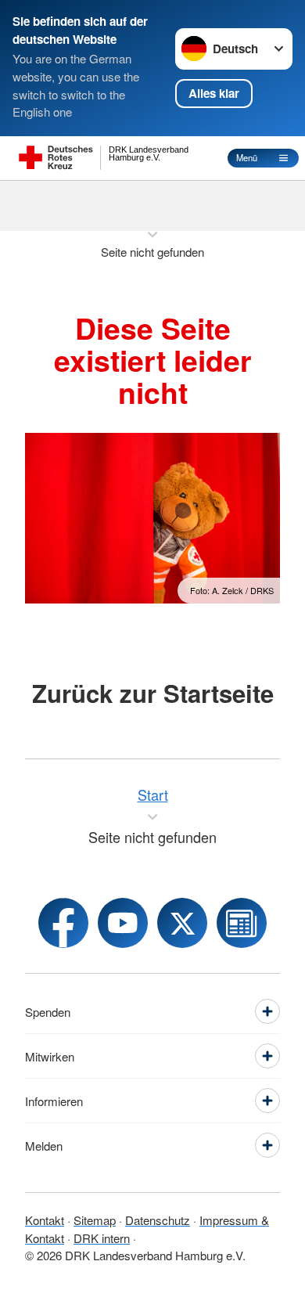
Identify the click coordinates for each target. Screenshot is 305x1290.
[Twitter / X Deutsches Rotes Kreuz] (182, 923)
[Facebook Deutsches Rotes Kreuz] (63, 923)
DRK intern (102, 1238)
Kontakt (44, 1220)
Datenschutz (157, 1220)
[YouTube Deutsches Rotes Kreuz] (123, 923)
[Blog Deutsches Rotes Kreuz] (242, 923)
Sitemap (95, 1220)
